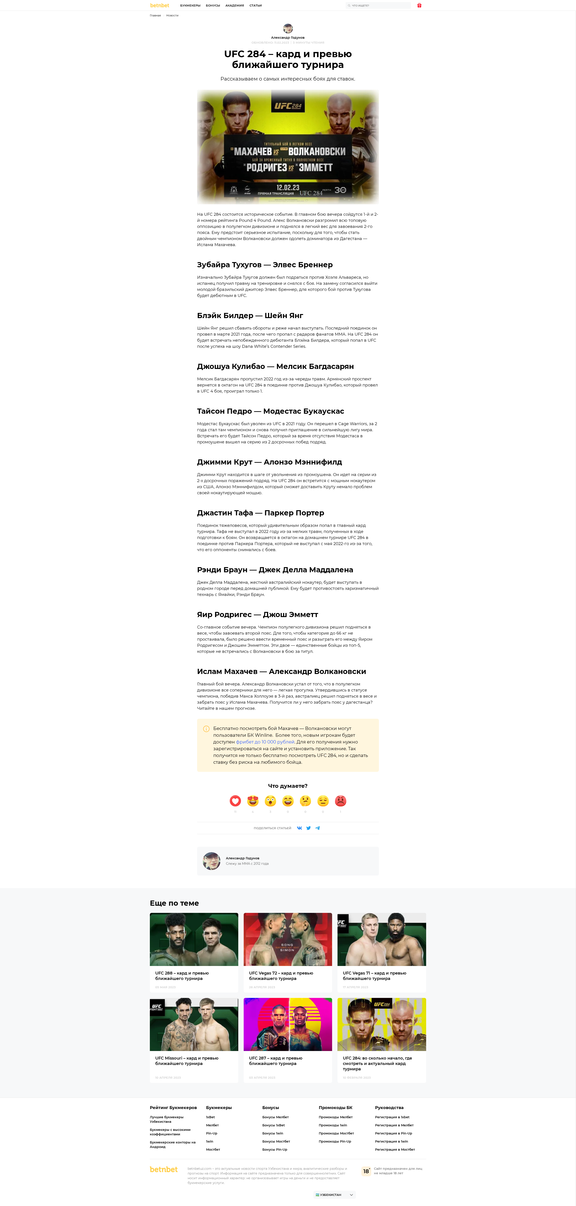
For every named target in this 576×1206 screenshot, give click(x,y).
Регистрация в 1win (391, 1141)
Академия (234, 5)
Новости (172, 15)
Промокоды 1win (333, 1125)
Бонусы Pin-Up (274, 1150)
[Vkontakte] (299, 828)
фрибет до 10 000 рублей (265, 742)
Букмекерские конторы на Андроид (173, 1144)
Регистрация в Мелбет (394, 1125)
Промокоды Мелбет (336, 1117)
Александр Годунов (288, 38)
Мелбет (212, 1125)
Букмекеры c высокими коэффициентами (170, 1132)
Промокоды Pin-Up (335, 1141)
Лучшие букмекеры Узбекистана (167, 1119)
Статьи (256, 5)
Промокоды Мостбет (336, 1133)
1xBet (210, 1117)
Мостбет (213, 1150)
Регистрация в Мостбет (395, 1150)
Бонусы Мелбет (275, 1117)
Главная (155, 15)
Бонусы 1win (272, 1133)
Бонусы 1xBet (273, 1125)
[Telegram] (317, 828)
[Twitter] (308, 828)
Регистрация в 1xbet (392, 1117)
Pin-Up (211, 1133)
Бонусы (213, 5)
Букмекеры (190, 5)
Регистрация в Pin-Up (393, 1133)
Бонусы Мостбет (276, 1141)
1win (209, 1141)
